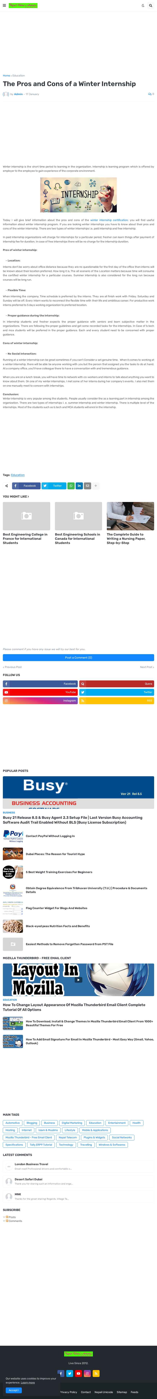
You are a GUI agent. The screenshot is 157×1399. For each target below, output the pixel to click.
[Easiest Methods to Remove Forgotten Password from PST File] (13, 944)
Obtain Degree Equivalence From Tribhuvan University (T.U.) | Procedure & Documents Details (86, 890)
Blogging (32, 1123)
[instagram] (87, 1373)
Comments (15, 1221)
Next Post (146, 667)
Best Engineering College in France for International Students (25, 538)
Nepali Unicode (104, 1392)
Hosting (10, 1130)
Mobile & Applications (95, 1130)
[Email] (87, 485)
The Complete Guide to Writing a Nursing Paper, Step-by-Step (126, 538)
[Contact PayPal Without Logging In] (13, 836)
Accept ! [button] (14, 1390)
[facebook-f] (60, 1373)
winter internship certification (109, 220)
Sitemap (122, 1392)
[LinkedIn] (79, 485)
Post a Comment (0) (78, 657)
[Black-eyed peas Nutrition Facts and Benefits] (13, 926)
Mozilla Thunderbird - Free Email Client (29, 1137)
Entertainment (117, 1123)
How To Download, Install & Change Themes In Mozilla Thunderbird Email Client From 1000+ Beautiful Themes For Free (89, 1023)
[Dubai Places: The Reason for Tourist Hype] (13, 854)
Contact (86, 1392)
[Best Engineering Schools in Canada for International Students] (78, 516)
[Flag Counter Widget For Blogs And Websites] (13, 908)
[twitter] (69, 1373)
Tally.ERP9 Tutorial (41, 1144)
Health (136, 1123)
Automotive (13, 1123)
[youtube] (78, 1373)
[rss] (96, 1373)
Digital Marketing (72, 1123)
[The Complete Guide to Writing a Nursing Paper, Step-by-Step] (130, 516)
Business (49, 1123)
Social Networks (122, 1137)
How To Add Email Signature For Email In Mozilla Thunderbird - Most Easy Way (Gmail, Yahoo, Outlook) (90, 1041)
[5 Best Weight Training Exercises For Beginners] (13, 872)
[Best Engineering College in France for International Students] (26, 516)
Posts (12, 1217)
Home (6, 75)
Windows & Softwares (112, 1144)
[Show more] (95, 485)
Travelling (86, 1144)
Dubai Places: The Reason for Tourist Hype (55, 854)
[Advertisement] (78, 43)
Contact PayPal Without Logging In (50, 836)
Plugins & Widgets (94, 1137)
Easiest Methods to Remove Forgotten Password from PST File (69, 944)
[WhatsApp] (71, 485)
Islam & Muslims (48, 1130)
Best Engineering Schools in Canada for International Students (77, 538)
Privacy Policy (68, 1392)
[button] (4, 5)
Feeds (134, 1392)
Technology (66, 1144)
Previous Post (13, 667)
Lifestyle (70, 1130)
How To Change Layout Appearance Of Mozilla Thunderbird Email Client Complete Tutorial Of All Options (74, 1007)
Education (18, 75)
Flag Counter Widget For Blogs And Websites (56, 908)
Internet (27, 1130)
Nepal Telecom (68, 1137)
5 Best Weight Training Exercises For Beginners (59, 872)
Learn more (28, 1382)
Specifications (14, 1144)
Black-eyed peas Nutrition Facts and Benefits (58, 926)
